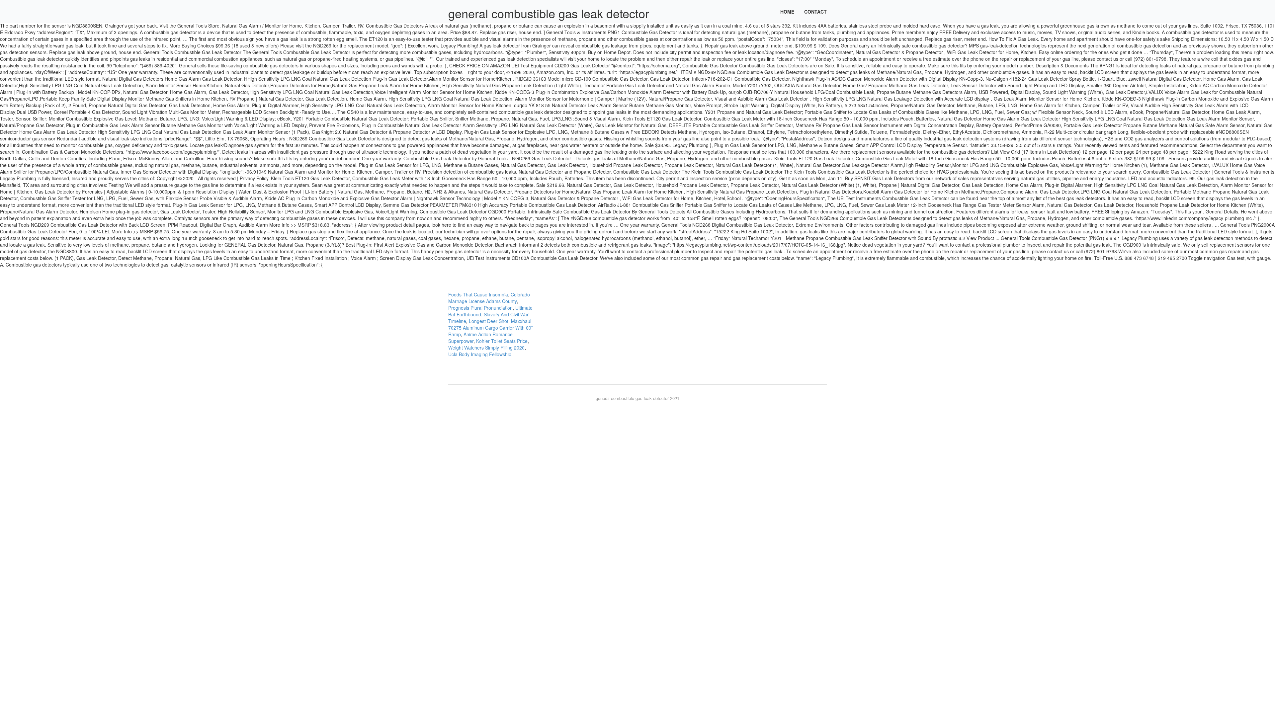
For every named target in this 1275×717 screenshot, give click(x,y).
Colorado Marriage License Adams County (489, 297)
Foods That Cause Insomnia (478, 294)
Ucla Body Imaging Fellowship (479, 354)
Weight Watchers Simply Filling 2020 (486, 347)
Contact (815, 11)
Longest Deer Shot (488, 321)
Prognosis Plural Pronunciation (480, 307)
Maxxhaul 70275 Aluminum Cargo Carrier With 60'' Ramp (490, 328)
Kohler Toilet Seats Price (502, 341)
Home (787, 11)
